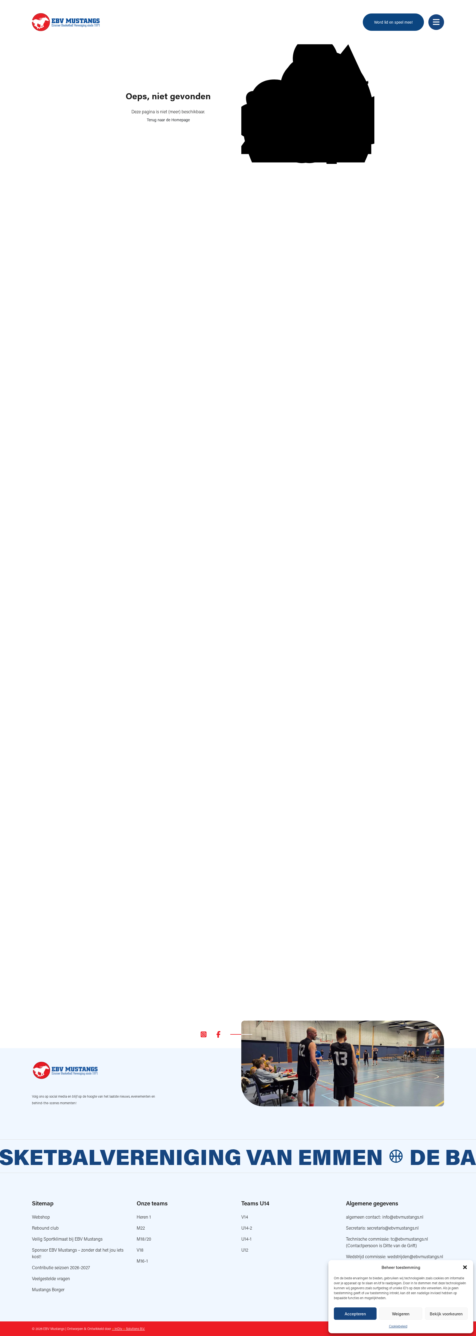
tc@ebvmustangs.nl (409, 1239)
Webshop (41, 1217)
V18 (140, 1250)
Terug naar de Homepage (168, 119)
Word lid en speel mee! (393, 22)
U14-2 (246, 1228)
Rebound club (45, 1228)
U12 (244, 1250)
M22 (141, 1228)
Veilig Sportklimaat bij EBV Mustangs (67, 1239)
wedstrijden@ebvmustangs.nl (415, 1256)
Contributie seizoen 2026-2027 (61, 1267)
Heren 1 (144, 1217)
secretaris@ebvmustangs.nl (393, 1228)
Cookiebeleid (398, 1326)
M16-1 (142, 1261)
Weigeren (401, 1313)
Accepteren (355, 1313)
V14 (244, 1217)
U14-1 (246, 1239)
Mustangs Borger (48, 1289)
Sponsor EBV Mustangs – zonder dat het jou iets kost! (77, 1253)
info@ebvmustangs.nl (402, 1217)
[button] (465, 1267)
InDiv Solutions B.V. (128, 1328)
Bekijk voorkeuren (446, 1313)
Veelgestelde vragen (51, 1278)
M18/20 (144, 1239)
